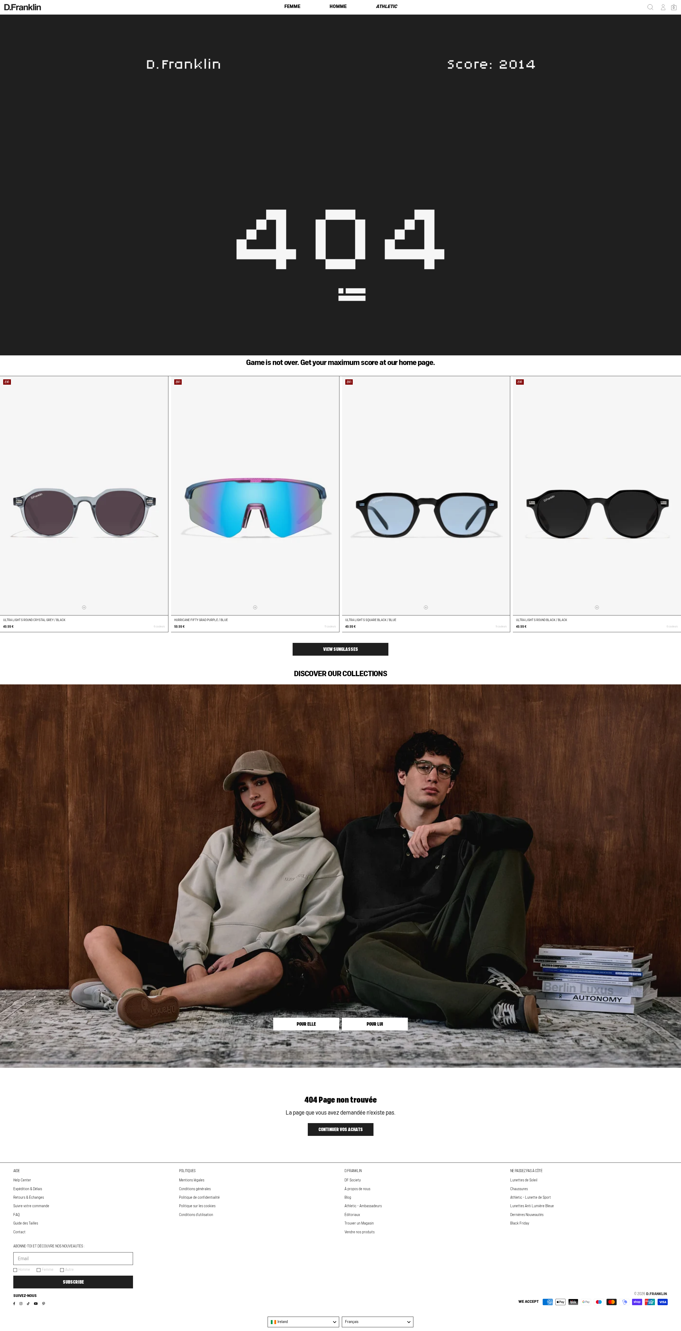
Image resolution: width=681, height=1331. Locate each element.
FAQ (16, 1215)
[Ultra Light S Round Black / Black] (597, 495)
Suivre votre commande (31, 1206)
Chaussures (519, 1189)
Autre (69, 1270)
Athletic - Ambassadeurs (363, 1206)
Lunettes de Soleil (523, 1180)
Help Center (22, 1180)
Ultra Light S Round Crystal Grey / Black (34, 620)
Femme (47, 1270)
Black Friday (519, 1223)
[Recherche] (650, 7)
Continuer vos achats (340, 1129)
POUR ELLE (306, 1024)
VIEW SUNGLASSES (340, 649)
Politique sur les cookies (197, 1206)
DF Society (352, 1180)
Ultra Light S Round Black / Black (541, 620)
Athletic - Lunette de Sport (530, 1197)
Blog (347, 1197)
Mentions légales (191, 1180)
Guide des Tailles (25, 1223)
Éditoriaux (352, 1215)
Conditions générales (195, 1189)
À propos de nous (357, 1189)
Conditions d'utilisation (196, 1215)
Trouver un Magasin (359, 1223)
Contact (19, 1232)
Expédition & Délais (27, 1189)
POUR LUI (375, 1024)
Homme (24, 1270)
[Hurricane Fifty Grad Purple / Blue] (255, 495)
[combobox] (303, 1322)
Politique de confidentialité (199, 1197)
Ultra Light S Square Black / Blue (370, 620)
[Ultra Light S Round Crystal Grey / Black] (84, 495)
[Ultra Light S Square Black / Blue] (426, 495)
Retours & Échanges (28, 1197)
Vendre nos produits (359, 1232)
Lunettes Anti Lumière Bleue (532, 1206)
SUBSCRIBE (73, 1282)
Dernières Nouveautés (526, 1215)
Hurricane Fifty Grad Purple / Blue (201, 620)
